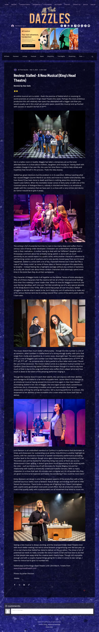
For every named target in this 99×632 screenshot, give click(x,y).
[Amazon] (82, 26)
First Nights (61, 56)
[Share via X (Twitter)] (19, 585)
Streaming (72, 56)
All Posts (6, 56)
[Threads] (72, 26)
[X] (65, 26)
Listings (24, 56)
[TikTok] (85, 26)
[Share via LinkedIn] (24, 585)
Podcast (33, 56)
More (80, 56)
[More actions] (84, 70)
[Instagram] (62, 26)
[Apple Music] (75, 26)
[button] (92, 56)
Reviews (15, 56)
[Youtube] (89, 26)
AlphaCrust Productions (54, 624)
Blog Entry (50, 56)
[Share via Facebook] (15, 585)
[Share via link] (29, 585)
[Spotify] (78, 26)
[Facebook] (68, 26)
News (42, 56)
